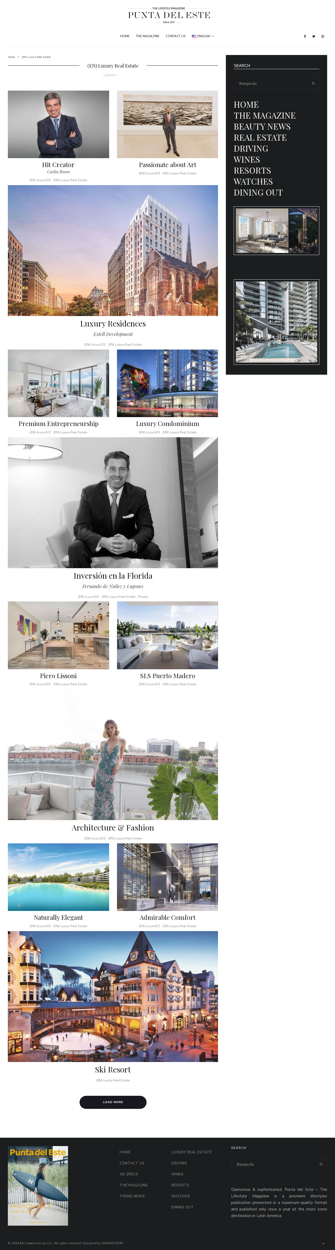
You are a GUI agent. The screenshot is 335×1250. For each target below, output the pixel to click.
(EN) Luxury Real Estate (70, 180)
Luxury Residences (113, 323)
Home (125, 36)
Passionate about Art (167, 164)
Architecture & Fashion (113, 827)
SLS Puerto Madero (167, 675)
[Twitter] (313, 36)
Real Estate (260, 137)
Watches (253, 181)
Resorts (252, 170)
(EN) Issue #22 (149, 926)
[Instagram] (322, 36)
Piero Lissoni (58, 675)
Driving (251, 148)
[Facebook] (305, 36)
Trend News (132, 1196)
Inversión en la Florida (113, 575)
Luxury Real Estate (191, 1152)
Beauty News (262, 126)
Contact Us (176, 36)
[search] (313, 83)
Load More (113, 1102)
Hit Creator (58, 164)
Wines (247, 159)
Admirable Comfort (168, 917)
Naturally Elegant (58, 917)
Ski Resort (113, 1069)
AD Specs (129, 1174)
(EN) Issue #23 (40, 180)
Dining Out (258, 192)
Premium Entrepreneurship (58, 423)
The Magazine (147, 36)
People (143, 597)
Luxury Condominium (167, 423)
